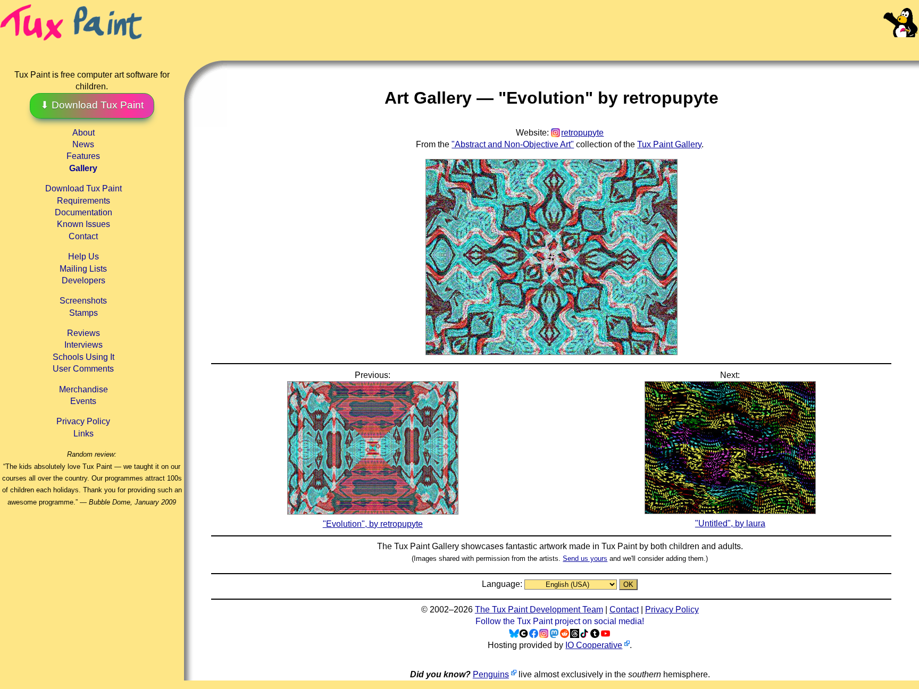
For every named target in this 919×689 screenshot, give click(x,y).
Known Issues (83, 224)
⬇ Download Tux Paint (92, 105)
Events (83, 401)
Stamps (83, 312)
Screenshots (83, 300)
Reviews (83, 333)
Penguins (491, 674)
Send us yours (585, 558)
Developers (83, 280)
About (83, 132)
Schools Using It (83, 357)
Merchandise (83, 389)
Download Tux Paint (83, 188)
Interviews (83, 344)
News (83, 144)
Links (83, 433)
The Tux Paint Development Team (539, 609)
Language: (503, 584)
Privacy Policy (83, 421)
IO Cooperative (593, 645)
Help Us (83, 256)
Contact (83, 236)
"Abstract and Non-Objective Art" (513, 144)
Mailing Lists (83, 268)
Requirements (83, 200)
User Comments (83, 368)
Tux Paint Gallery (669, 144)
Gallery (83, 168)
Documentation (83, 212)
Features (83, 156)
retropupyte (582, 132)
